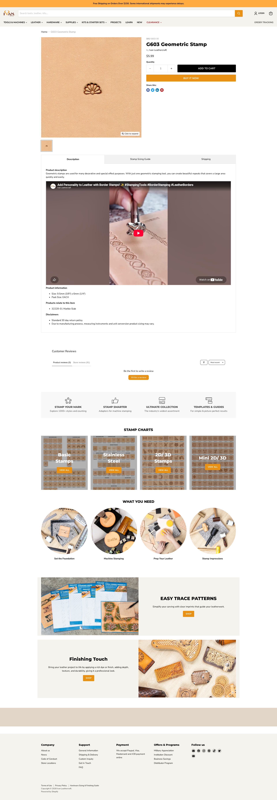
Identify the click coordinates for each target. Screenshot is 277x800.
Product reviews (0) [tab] (62, 362)
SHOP (188, 613)
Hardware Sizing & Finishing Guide (84, 785)
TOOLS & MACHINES (14, 22)
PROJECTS (116, 22)
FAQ (81, 767)
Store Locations (48, 763)
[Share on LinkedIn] (157, 90)
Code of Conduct (49, 758)
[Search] (239, 13)
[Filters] (203, 362)
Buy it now (191, 78)
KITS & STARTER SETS (93, 22)
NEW (139, 22)
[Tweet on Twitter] (152, 90)
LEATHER (36, 22)
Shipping (205, 159)
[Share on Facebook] (148, 90)
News (44, 754)
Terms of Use (46, 785)
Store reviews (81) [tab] (81, 362)
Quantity (150, 62)
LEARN (129, 22)
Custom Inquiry (86, 758)
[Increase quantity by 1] (171, 68)
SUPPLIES (71, 22)
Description (73, 159)
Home (44, 32)
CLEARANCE (153, 22)
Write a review (138, 377)
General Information (88, 750)
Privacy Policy (61, 785)
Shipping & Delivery (88, 754)
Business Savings (162, 758)
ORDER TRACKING (263, 22)
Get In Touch (85, 763)
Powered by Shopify (49, 791)
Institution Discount (163, 754)
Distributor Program (163, 763)
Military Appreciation (164, 750)
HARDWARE (53, 22)
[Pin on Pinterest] (162, 90)
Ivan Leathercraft (158, 50)
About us (45, 750)
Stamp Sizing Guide (140, 159)
